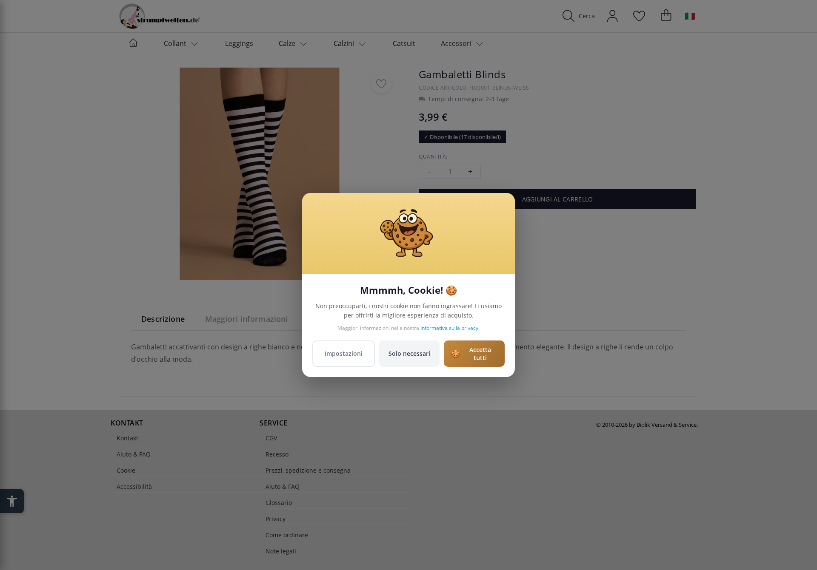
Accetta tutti (471, 354)
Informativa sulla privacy (449, 328)
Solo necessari (409, 353)
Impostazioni (344, 353)
